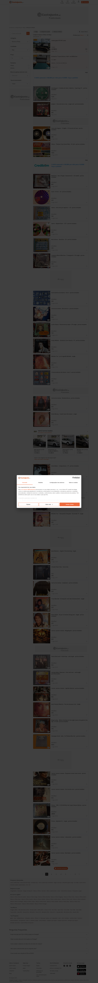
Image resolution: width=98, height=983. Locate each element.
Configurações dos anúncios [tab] (57, 482)
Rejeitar (28, 504)
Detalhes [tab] (40, 482)
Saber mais (48, 504)
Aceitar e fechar (70, 504)
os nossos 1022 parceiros (28, 489)
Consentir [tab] (24, 482)
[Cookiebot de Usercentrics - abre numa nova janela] (73, 478)
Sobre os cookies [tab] (73, 482)
